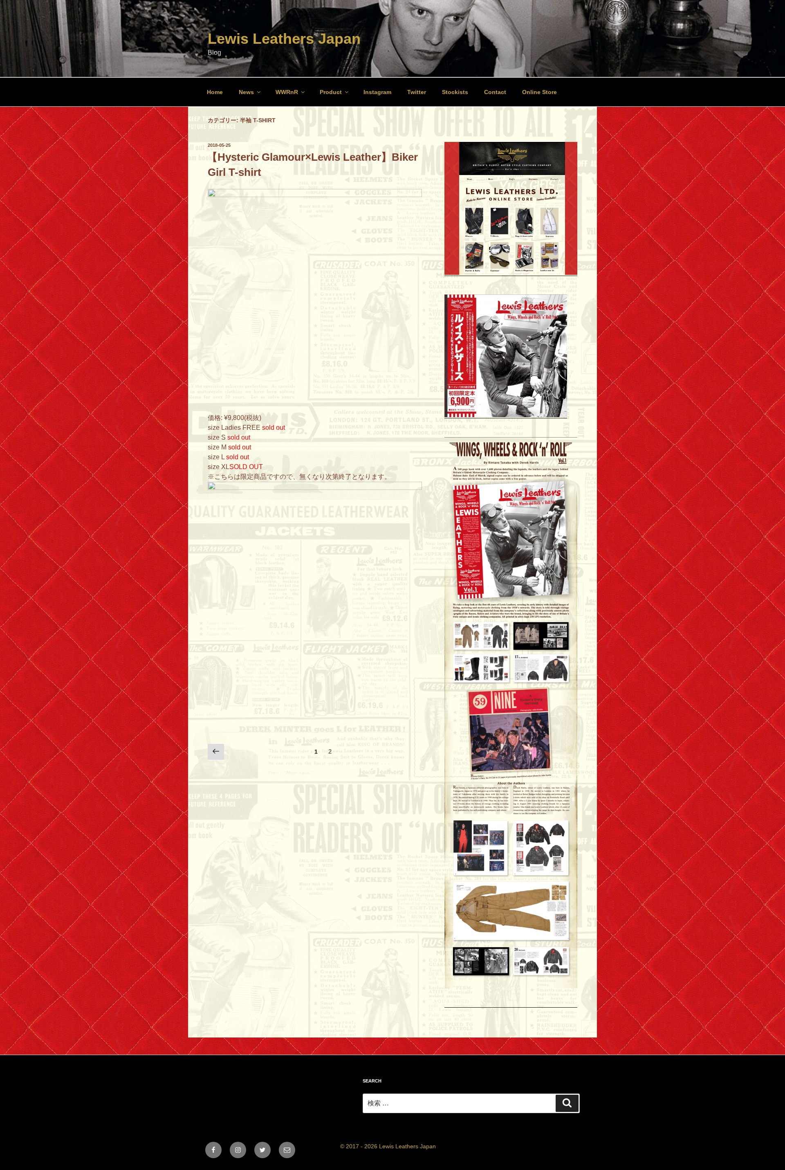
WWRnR (287, 92)
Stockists (455, 92)
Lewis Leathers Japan (284, 38)
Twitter (416, 92)
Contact (495, 92)
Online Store (539, 92)
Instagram (377, 92)
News (246, 92)
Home (215, 92)
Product (331, 92)
